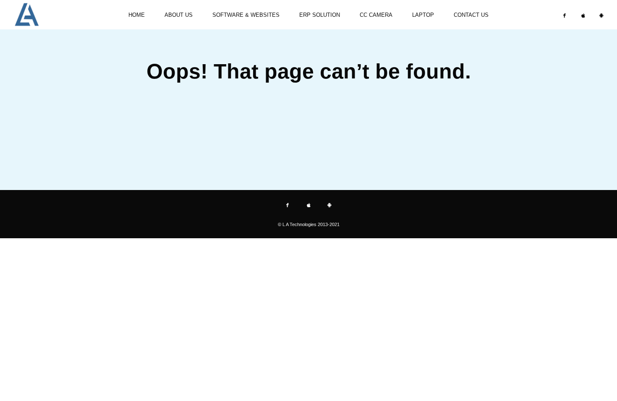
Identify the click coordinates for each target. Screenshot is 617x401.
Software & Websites (246, 15)
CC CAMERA (376, 15)
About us (179, 15)
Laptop (423, 15)
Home (136, 15)
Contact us (471, 15)
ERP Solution (319, 15)
